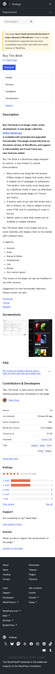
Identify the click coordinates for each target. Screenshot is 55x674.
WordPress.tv (11, 602)
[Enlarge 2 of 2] (48, 322)
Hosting (6, 574)
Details (8, 77)
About (6, 565)
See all (49, 504)
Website (7, 306)
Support (9, 105)
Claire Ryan (11, 60)
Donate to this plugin (13, 548)
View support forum (12, 524)
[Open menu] (50, 4)
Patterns (33, 579)
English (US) (47, 439)
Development (12, 98)
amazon (35, 446)
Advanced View (10, 458)
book (49, 446)
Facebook (8, 298)
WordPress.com (12, 611)
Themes (33, 569)
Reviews (9, 84)
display (48, 451)
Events (32, 592)
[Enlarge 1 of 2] (22, 322)
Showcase (34, 565)
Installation (10, 91)
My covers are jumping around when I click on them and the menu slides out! (22, 372)
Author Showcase (12, 133)
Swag (33, 602)
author (42, 446)
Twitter (6, 302)
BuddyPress (10, 625)
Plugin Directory (10, 12)
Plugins (32, 574)
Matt (6, 615)
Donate (34, 597)
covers (40, 451)
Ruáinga (13, 637)
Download (9, 67)
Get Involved (35, 588)
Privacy (6, 579)
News (5, 569)
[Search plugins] (31, 21)
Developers (8, 597)
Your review (8, 504)
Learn (5, 588)
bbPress (8, 620)
